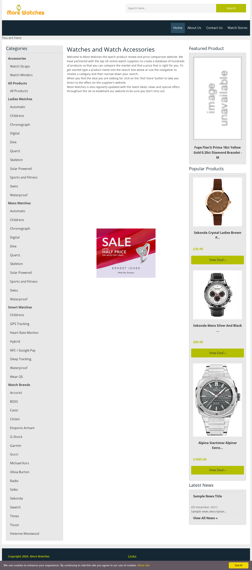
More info (144, 565)
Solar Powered (21, 169)
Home (177, 28)
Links (132, 556)
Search (231, 8)
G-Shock (16, 437)
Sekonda (16, 498)
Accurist (16, 392)
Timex (14, 516)
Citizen (15, 419)
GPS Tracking (19, 324)
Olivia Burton (19, 472)
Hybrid (15, 341)
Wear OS (16, 377)
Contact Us (214, 28)
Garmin (15, 445)
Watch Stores (237, 28)
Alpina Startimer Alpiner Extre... (217, 445)
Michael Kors (19, 463)
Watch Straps (20, 66)
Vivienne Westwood (24, 533)
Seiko (14, 489)
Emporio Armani (22, 428)
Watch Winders (21, 75)
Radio (14, 481)
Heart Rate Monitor (24, 332)
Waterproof (18, 195)
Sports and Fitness (24, 177)
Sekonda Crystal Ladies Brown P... (217, 235)
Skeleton (16, 160)
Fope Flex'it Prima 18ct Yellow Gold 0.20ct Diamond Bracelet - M (218, 152)
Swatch (15, 507)
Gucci (14, 454)
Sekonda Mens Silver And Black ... (217, 328)
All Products (19, 91)
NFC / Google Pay (22, 350)
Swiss (14, 186)
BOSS (14, 401)
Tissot (14, 525)
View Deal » (217, 260)
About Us (194, 28)
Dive (13, 142)
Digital (14, 133)
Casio (14, 410)
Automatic (17, 107)
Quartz (15, 151)
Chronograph (20, 124)
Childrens (17, 116)
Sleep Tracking (20, 359)
